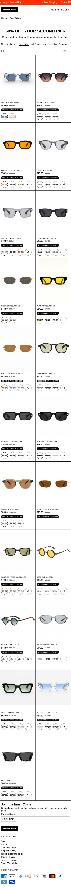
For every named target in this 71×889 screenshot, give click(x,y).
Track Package (8, 847)
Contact (5, 844)
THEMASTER (13, 870)
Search (4, 841)
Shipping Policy (8, 850)
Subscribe (7, 819)
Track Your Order (9, 863)
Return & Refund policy (12, 854)
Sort (65, 51)
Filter (4, 51)
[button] (58, 9)
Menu (51, 9)
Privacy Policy (8, 857)
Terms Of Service (9, 860)
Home (4, 18)
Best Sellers (15, 18)
